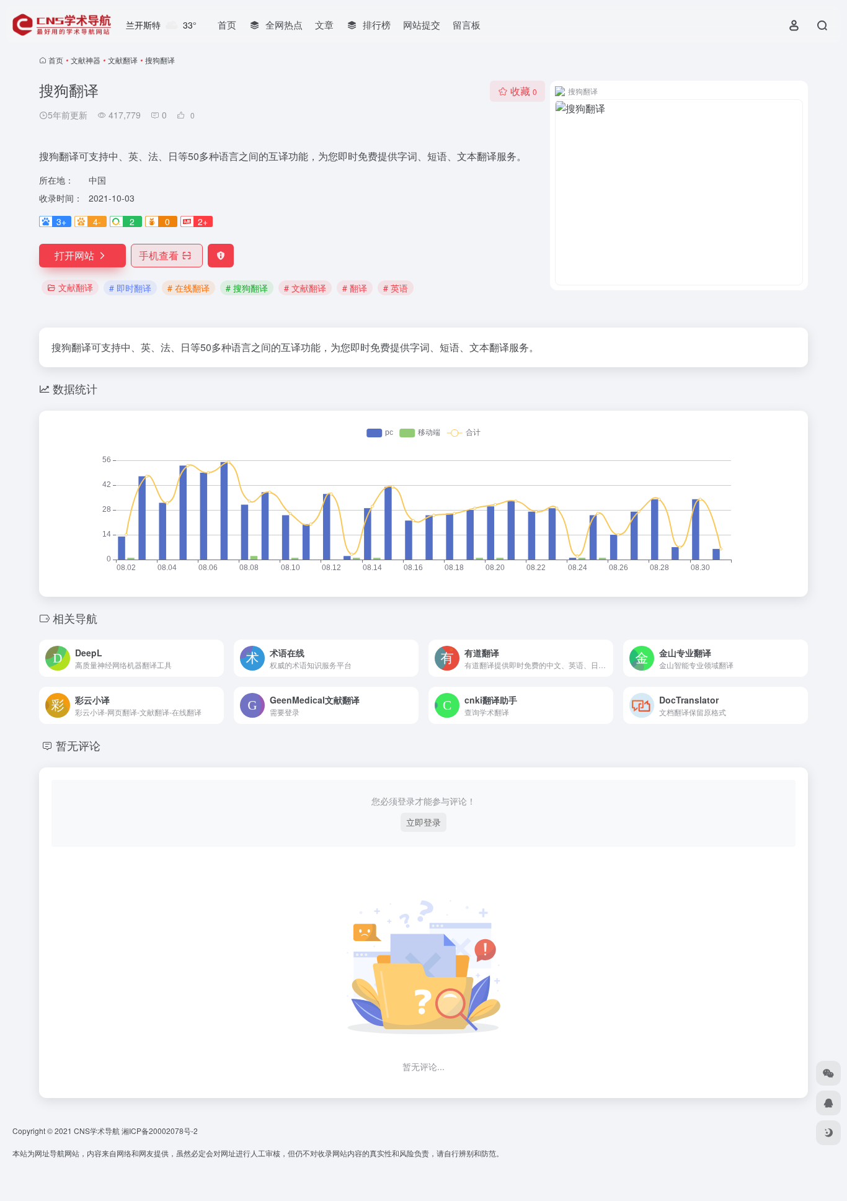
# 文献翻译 (305, 288)
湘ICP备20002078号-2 (160, 1130)
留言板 (467, 24)
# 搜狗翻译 (247, 288)
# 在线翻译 (188, 288)
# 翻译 (354, 288)
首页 (227, 24)
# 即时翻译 (130, 288)
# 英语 (395, 288)
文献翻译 (123, 60)
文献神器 (85, 60)
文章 (324, 24)
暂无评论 (78, 745)
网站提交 (421, 24)
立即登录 (423, 822)
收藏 (523, 91)
